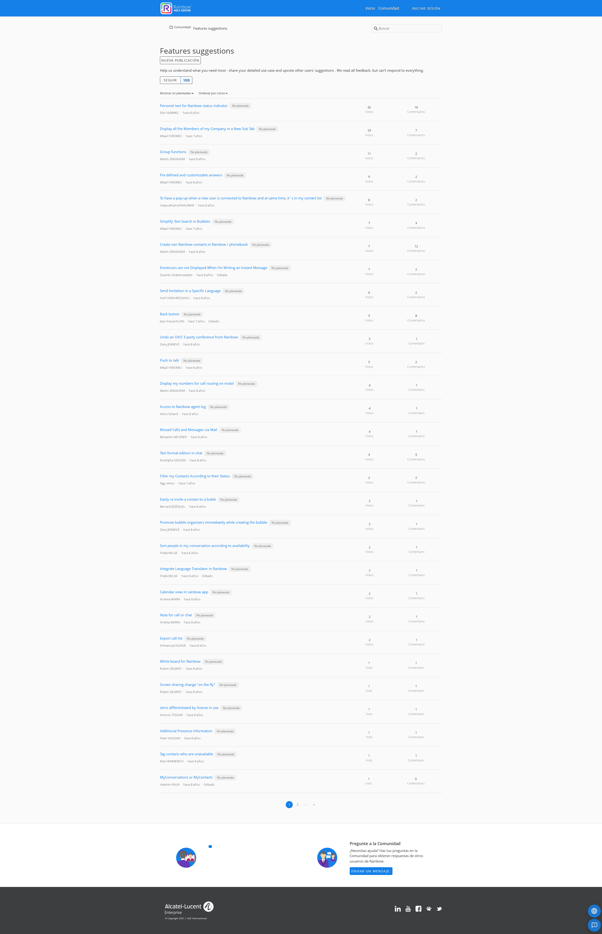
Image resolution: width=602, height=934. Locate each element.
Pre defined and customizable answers (191, 175)
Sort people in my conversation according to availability (205, 545)
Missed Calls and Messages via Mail (188, 429)
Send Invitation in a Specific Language (190, 290)
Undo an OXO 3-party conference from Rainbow (199, 337)
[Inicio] (176, 7)
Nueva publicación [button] (180, 60)
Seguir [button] (170, 80)
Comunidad (388, 8)
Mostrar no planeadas (175, 93)
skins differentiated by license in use (189, 707)
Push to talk (170, 360)
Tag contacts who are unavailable (186, 754)
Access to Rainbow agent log (183, 406)
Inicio (370, 8)
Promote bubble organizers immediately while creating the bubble (213, 522)
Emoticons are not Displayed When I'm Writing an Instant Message (213, 267)
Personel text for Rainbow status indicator (194, 105)
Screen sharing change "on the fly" (187, 684)
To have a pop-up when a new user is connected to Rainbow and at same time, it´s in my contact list (241, 198)
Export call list (171, 638)
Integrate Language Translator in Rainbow (193, 568)
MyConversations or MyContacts (186, 777)
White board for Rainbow (180, 661)
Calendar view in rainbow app (184, 592)
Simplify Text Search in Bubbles (185, 221)
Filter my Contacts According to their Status (195, 476)
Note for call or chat (176, 615)
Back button (169, 314)
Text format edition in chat (181, 453)
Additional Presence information (186, 730)
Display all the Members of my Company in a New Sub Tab (207, 128)
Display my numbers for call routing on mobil (197, 383)
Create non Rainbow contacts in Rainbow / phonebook (204, 244)
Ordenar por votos (212, 93)
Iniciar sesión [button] (426, 8)
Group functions (173, 151)
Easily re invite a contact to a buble (188, 499)
